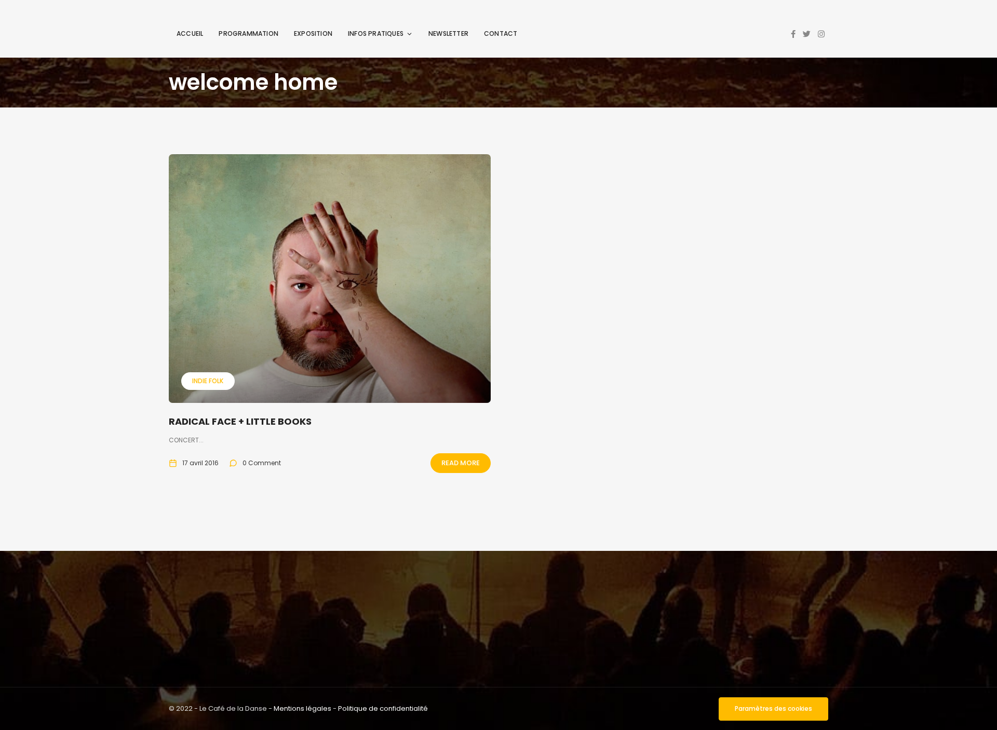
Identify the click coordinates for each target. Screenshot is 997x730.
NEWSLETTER (448, 33)
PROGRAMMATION (248, 33)
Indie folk (207, 380)
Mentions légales (302, 708)
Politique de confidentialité (383, 708)
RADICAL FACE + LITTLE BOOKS (240, 421)
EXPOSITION (313, 33)
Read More (460, 463)
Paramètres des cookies (773, 708)
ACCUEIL (190, 33)
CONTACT (500, 33)
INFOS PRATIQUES (375, 33)
